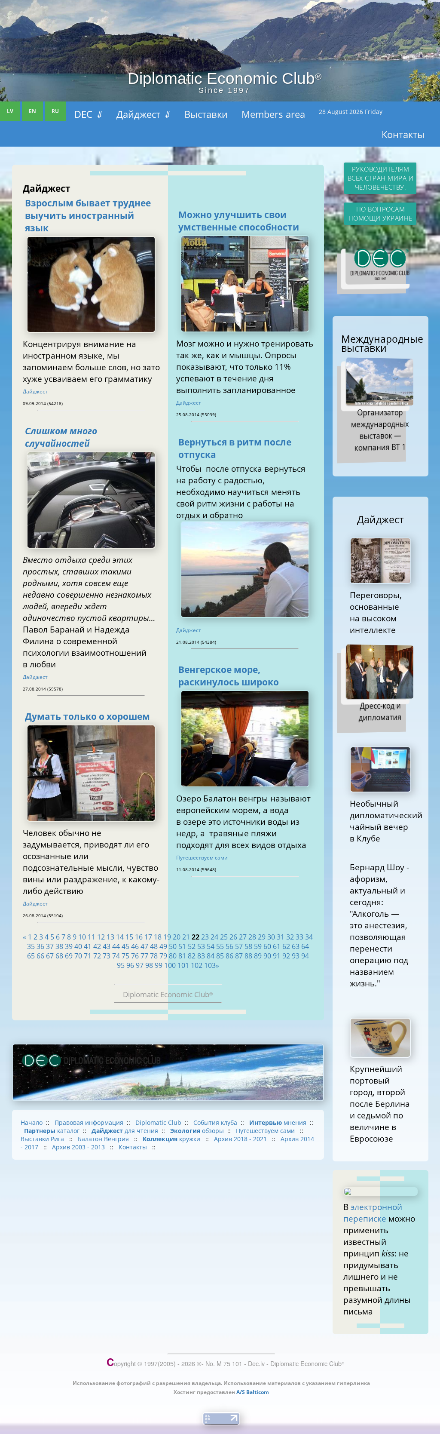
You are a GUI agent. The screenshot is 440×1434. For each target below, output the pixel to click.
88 (248, 956)
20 (176, 937)
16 (139, 937)
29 (262, 937)
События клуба (215, 1122)
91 (277, 956)
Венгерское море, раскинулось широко (228, 675)
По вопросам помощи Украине (380, 214)
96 (130, 965)
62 (286, 946)
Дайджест (143, 113)
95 (121, 965)
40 (78, 946)
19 (167, 937)
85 (220, 956)
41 (88, 946)
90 (267, 956)
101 (183, 965)
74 (116, 956)
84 (210, 956)
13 (110, 937)
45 (125, 946)
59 (258, 946)
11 (91, 937)
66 (40, 956)
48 (154, 946)
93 (295, 956)
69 (69, 956)
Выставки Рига (43, 1139)
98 (149, 965)
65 (31, 956)
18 (158, 937)
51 (182, 946)
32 (290, 937)
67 (50, 956)
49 (163, 946)
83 (201, 956)
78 (154, 956)
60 (267, 946)
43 (106, 946)
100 (170, 965)
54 (210, 946)
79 (163, 956)
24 (214, 937)
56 (229, 946)
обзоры (197, 1131)
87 (239, 956)
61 (277, 946)
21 (186, 937)
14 (120, 937)
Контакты (403, 134)
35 (31, 946)
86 (229, 956)
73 (106, 956)
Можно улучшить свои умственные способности (238, 220)
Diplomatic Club (158, 1122)
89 (258, 956)
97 (140, 965)
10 (82, 937)
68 (59, 956)
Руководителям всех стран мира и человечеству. (381, 178)
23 (205, 937)
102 (196, 965)
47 (144, 946)
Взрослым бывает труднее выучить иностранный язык (88, 215)
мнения (277, 1122)
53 (201, 946)
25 (224, 937)
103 (210, 965)
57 (239, 946)
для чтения (125, 1131)
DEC (88, 113)
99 (158, 965)
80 (173, 956)
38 (59, 946)
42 (97, 946)
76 (135, 956)
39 (69, 946)
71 (88, 956)
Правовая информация (89, 1122)
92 (286, 956)
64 (305, 946)
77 (144, 956)
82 (192, 956)
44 (116, 946)
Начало (32, 1122)
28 (252, 937)
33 (299, 937)
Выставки (206, 113)
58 (248, 946)
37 (50, 946)
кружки (172, 1139)
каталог (51, 1131)
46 (135, 946)
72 (97, 956)
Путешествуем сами (202, 857)
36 (40, 946)
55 (220, 946)
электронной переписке (372, 1212)
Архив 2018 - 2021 (241, 1139)
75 (125, 956)
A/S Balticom (252, 1392)
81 (182, 956)
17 (148, 937)
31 (280, 937)
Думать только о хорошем (87, 716)
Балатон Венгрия (104, 1139)
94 (305, 956)
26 (233, 937)
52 (192, 946)
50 (173, 946)
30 (271, 937)
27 (243, 937)
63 (295, 946)
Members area (273, 113)
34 (309, 937)
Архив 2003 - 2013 (79, 1147)
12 (101, 937)
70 (78, 956)
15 (129, 937)
